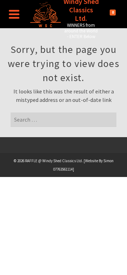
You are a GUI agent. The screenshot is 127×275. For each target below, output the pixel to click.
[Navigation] (14, 14)
